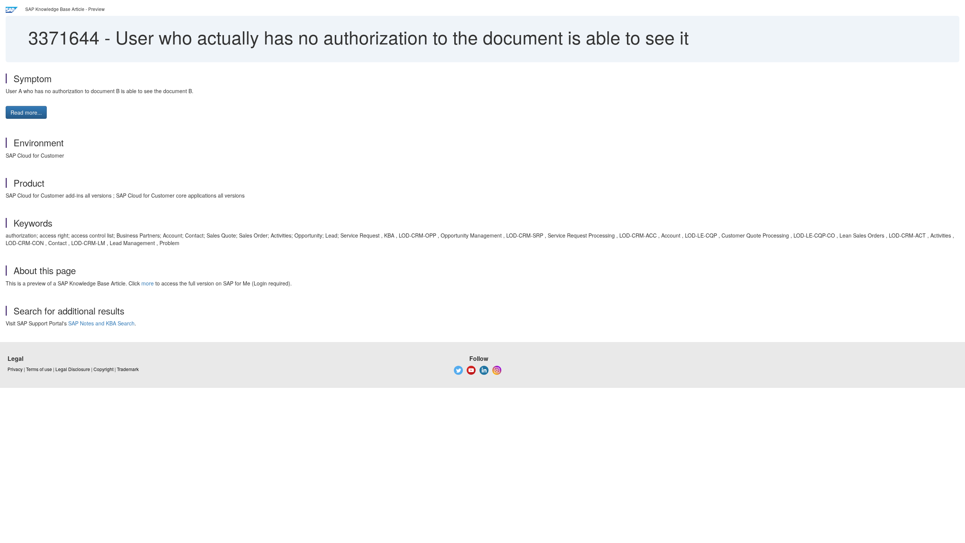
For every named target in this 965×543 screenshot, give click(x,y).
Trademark (128, 369)
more (147, 283)
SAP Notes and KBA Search (101, 323)
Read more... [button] (26, 112)
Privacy (15, 369)
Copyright (103, 369)
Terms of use (39, 369)
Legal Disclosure (72, 369)
